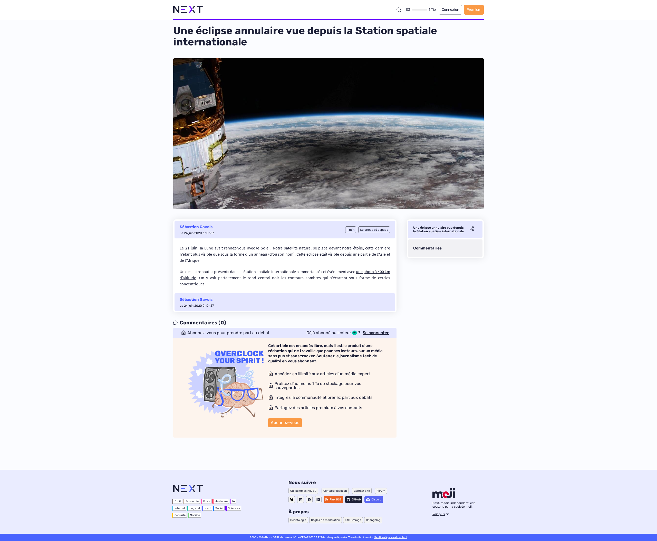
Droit (178, 501)
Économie (192, 501)
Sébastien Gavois (196, 227)
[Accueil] (188, 10)
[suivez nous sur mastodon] (300, 499)
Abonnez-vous (285, 422)
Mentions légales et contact (390, 537)
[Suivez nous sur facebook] (309, 499)
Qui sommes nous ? (303, 490)
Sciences (234, 508)
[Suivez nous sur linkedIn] (318, 499)
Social (219, 508)
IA (233, 501)
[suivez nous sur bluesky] (291, 499)
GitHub (356, 499)
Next (208, 508)
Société (195, 515)
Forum (381, 490)
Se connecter (376, 333)
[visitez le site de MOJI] (443, 496)
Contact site (362, 490)
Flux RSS (336, 499)
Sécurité (180, 515)
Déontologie (298, 520)
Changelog (373, 520)
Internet (180, 508)
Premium (474, 9)
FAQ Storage (353, 520)
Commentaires (427, 248)
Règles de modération (325, 520)
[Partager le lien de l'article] (471, 229)
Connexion (450, 9)
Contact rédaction (335, 490)
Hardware (221, 501)
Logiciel (195, 508)
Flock (206, 501)
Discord (376, 499)
